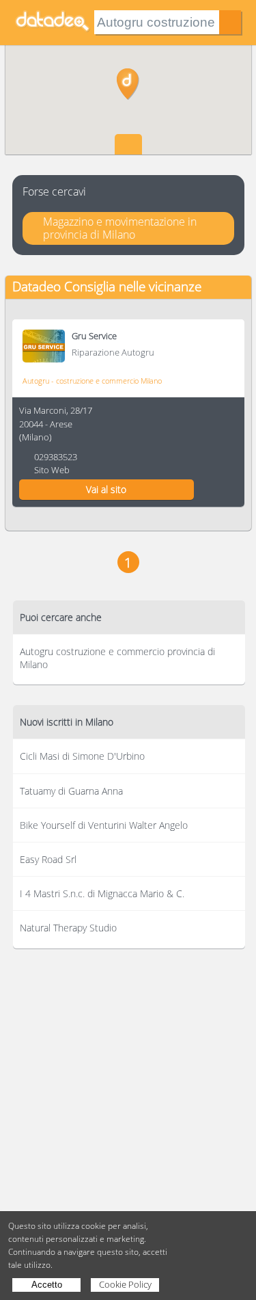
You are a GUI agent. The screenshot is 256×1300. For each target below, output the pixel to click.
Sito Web (52, 470)
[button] (128, 84)
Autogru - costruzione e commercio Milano (92, 380)
